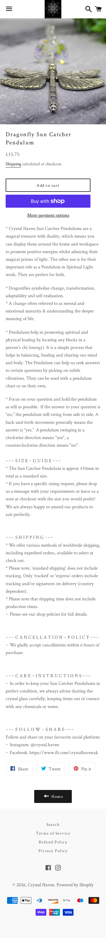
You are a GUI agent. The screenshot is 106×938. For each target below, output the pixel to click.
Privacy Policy (53, 850)
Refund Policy (53, 841)
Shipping (13, 164)
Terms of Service (53, 833)
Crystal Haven (41, 884)
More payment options (48, 215)
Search (53, 824)
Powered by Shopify (75, 884)
